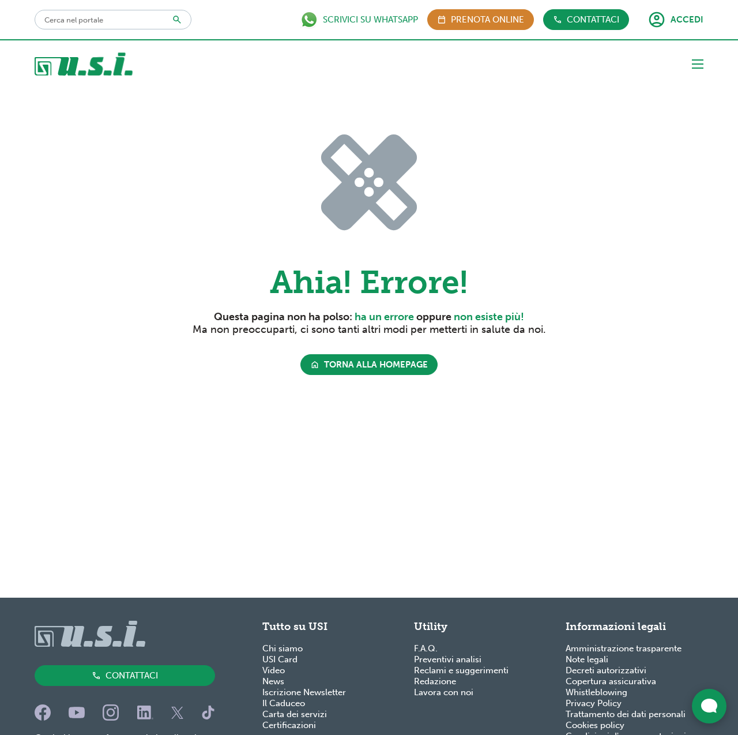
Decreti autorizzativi (606, 670)
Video (273, 670)
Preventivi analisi (447, 659)
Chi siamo (282, 648)
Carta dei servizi (294, 714)
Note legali (587, 659)
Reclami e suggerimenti (461, 670)
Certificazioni (289, 725)
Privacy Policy (594, 703)
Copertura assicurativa (611, 681)
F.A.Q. (426, 648)
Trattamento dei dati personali (626, 714)
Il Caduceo (283, 703)
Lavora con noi (443, 692)
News (273, 681)
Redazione (435, 681)
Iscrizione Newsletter (304, 692)
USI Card (280, 659)
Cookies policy (595, 725)
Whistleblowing (596, 692)
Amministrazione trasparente (623, 648)
